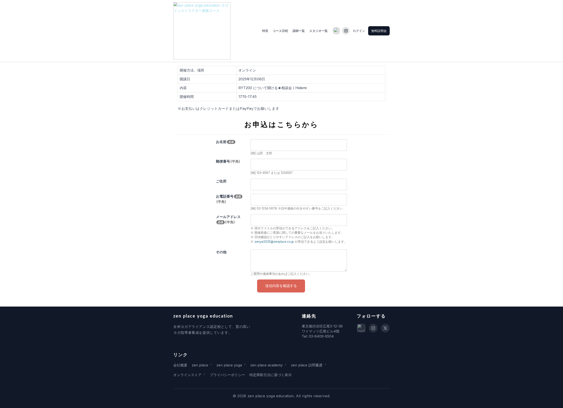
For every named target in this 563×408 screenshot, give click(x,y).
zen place (200, 365)
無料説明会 (379, 31)
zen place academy (266, 365)
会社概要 (180, 365)
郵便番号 (228, 161)
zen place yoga (229, 365)
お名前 (225, 142)
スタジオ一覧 (318, 31)
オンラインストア (187, 375)
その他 (221, 252)
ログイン (359, 31)
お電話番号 (228, 199)
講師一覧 (298, 31)
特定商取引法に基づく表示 (270, 375)
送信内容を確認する (281, 286)
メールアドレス (228, 219)
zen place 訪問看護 (306, 365)
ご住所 (221, 181)
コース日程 (280, 31)
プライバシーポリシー (227, 375)
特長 (265, 31)
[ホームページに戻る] (201, 30)
